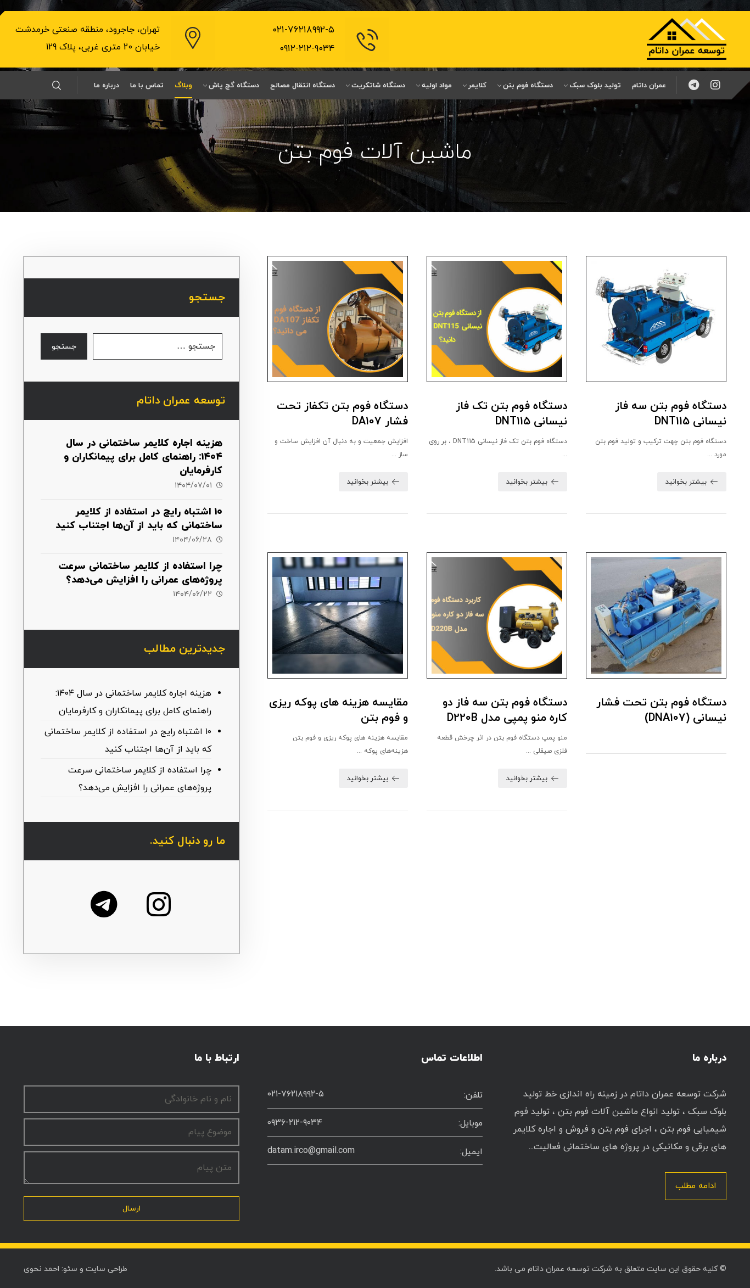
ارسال (131, 1208)
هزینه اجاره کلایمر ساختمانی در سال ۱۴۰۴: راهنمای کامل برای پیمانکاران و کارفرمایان (143, 457)
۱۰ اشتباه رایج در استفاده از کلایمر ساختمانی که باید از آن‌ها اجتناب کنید (138, 519)
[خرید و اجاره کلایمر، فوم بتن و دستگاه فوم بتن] (686, 39)
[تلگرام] (693, 85)
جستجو (64, 346)
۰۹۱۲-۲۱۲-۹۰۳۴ (306, 48)
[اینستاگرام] (715, 85)
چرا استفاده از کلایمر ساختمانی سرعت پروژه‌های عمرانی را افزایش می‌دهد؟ (140, 573)
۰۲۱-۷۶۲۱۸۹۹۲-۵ (303, 30)
